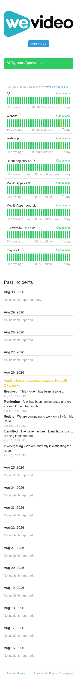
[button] (38, 43)
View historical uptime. (56, 86)
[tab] (7, 100)
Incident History (14, 673)
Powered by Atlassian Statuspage (53, 673)
